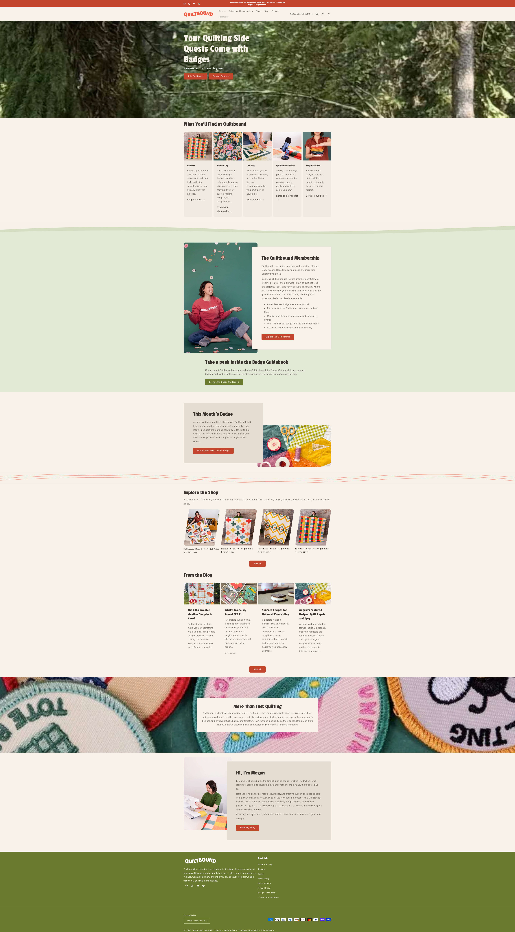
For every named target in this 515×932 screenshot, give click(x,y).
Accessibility (263, 878)
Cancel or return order (268, 897)
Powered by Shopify (212, 930)
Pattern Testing (265, 864)
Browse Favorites (315, 196)
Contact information (249, 930)
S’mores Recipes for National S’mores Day (275, 612)
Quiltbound (197, 930)
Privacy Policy (264, 883)
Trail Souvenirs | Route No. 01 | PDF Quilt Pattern (201, 549)
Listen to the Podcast (287, 196)
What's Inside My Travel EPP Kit (235, 612)
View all (257, 563)
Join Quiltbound (195, 76)
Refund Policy (264, 888)
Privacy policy (230, 930)
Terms (261, 874)
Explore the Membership (223, 209)
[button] (222, 11)
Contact (261, 869)
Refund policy (267, 930)
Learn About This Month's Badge (213, 450)
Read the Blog (254, 199)
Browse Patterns (221, 76)
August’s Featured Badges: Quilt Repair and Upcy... (312, 614)
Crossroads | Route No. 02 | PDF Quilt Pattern (237, 549)
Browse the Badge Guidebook (224, 382)
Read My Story (247, 827)
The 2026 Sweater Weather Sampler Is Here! (200, 614)
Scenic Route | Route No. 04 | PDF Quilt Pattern (312, 549)
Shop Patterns (194, 199)
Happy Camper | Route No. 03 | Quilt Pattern (274, 549)
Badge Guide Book (266, 893)
